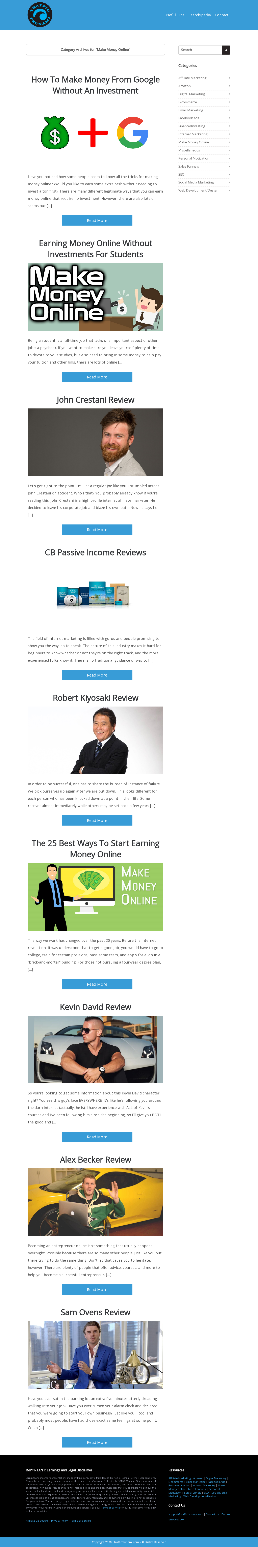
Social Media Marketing (196, 182)
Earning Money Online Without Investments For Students (95, 248)
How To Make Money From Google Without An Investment (95, 85)
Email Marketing (190, 110)
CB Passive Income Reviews (95, 552)
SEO (181, 174)
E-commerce (187, 102)
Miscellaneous (189, 150)
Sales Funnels (188, 166)
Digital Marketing (191, 94)
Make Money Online (193, 142)
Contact (222, 14)
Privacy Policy (59, 1520)
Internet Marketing (193, 134)
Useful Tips (174, 14)
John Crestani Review (95, 399)
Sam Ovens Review (95, 1312)
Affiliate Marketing (192, 78)
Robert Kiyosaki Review (95, 697)
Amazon (184, 86)
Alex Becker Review (95, 1159)
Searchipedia (199, 14)
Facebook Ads (188, 118)
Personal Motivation (193, 158)
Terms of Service (110, 1507)
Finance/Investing (191, 126)
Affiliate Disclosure (37, 1520)
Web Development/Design (198, 190)
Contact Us (212, 1514)
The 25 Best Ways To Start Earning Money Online (95, 848)
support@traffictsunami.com (186, 1514)
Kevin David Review (95, 1006)
